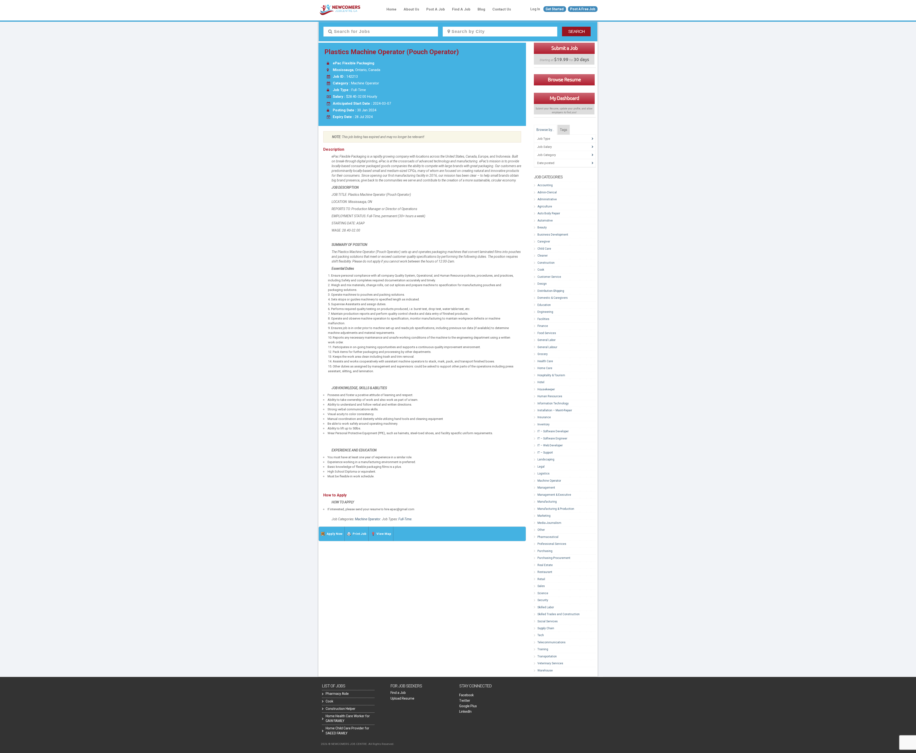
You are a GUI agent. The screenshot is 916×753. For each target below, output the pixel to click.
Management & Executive (554, 494)
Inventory (543, 424)
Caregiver (543, 241)
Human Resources (549, 396)
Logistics (543, 473)
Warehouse (545, 670)
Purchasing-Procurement (553, 558)
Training (542, 649)
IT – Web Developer (550, 445)
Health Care (545, 361)
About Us (411, 9)
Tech (540, 635)
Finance (542, 326)
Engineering (545, 312)
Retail (541, 579)
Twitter (464, 700)
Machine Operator (367, 519)
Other (541, 529)
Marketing (544, 515)
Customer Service (549, 277)
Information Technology (553, 403)
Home (391, 9)
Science (542, 593)
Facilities (543, 319)
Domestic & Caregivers (552, 297)
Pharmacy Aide (337, 694)
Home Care (544, 368)
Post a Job (435, 9)
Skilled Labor (545, 607)
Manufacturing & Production (555, 509)
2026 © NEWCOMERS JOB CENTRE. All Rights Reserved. (357, 744)
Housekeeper (546, 389)
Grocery (542, 354)
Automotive (545, 220)
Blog (481, 9)
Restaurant (544, 572)
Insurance (544, 417)
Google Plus (468, 706)
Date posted (545, 163)
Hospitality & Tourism (551, 375)
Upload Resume (402, 698)
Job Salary (544, 147)
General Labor (546, 340)
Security (542, 600)
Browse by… (545, 130)
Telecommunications (551, 642)
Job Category (546, 155)
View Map (383, 534)
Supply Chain (545, 628)
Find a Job (461, 9)
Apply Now (335, 534)
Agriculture (544, 206)
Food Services (546, 333)
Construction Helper (340, 709)
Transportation (547, 656)
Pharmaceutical (547, 537)
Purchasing (544, 551)
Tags (563, 130)
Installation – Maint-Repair (554, 410)
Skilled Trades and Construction (558, 614)
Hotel (540, 382)
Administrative (547, 199)
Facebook (466, 695)
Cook (540, 269)
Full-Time (404, 519)
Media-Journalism (549, 523)
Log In (535, 9)
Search (576, 31)
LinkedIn (465, 711)
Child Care (544, 248)
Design (542, 283)
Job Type (543, 138)
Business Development (552, 234)
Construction (546, 262)
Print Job (359, 534)
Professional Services (551, 544)
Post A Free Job (582, 9)
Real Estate (545, 565)
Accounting (545, 185)
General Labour (547, 347)
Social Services (547, 621)
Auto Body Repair (548, 213)
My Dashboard (564, 98)
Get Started (555, 9)
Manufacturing (547, 501)
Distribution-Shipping (550, 291)
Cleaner (542, 255)
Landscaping (545, 459)
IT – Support (545, 452)
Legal (541, 466)
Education (544, 305)
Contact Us (501, 9)
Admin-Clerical (547, 192)
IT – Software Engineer (552, 438)
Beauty (542, 227)
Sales (541, 586)
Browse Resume (564, 79)
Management (546, 487)
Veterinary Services (550, 663)
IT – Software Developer (553, 431)
